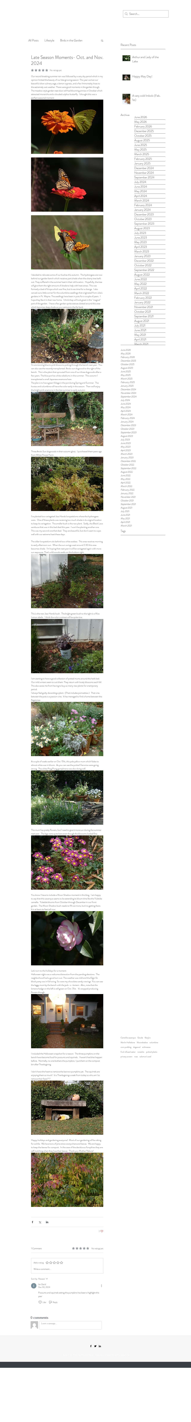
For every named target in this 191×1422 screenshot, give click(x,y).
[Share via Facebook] (32, 1222)
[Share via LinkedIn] (47, 1222)
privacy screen (126, 1056)
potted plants (151, 1052)
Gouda (140, 1037)
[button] (102, 40)
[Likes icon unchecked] (40, 1302)
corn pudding (126, 1047)
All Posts (33, 40)
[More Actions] (101, 1286)
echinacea (146, 1047)
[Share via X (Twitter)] (39, 1222)
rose (136, 1056)
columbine (154, 1042)
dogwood (136, 1047)
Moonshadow (142, 1042)
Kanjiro (148, 1037)
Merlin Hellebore (128, 1042)
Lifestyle (49, 40)
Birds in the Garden (71, 40)
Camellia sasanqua (128, 1037)
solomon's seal (145, 1056)
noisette (140, 1052)
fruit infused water (128, 1052)
